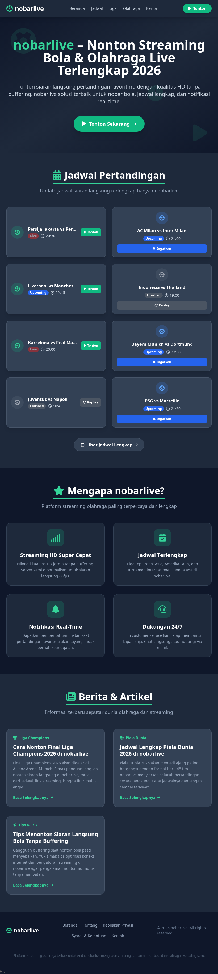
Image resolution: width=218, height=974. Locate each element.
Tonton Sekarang (109, 124)
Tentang (90, 925)
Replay (164, 305)
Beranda (77, 8)
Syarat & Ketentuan (89, 935)
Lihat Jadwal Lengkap (109, 445)
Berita (151, 8)
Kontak (118, 935)
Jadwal (97, 8)
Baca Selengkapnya (30, 797)
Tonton (199, 8)
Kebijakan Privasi (118, 925)
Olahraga (131, 8)
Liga (113, 8)
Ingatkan (164, 248)
